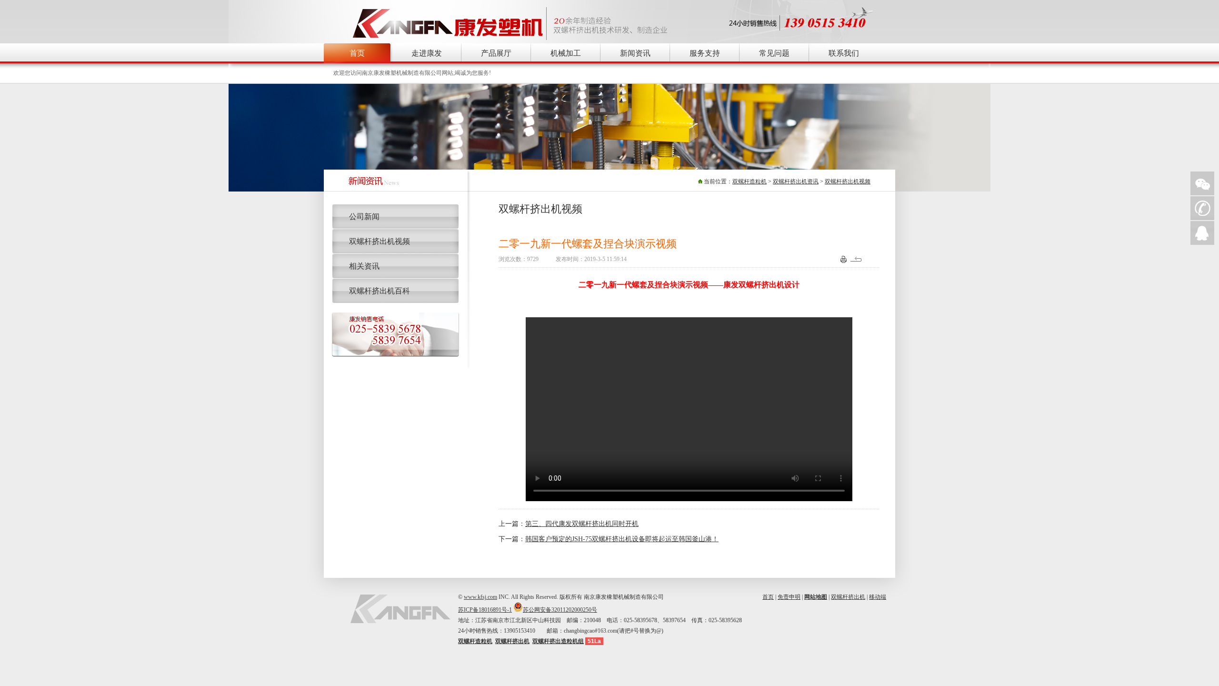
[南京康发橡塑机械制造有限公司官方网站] (448, 37)
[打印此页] (843, 261)
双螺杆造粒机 (749, 181)
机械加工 (565, 53)
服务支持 (704, 53)
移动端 (877, 597)
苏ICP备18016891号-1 (485, 609)
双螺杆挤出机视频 (847, 181)
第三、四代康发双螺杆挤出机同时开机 (582, 523)
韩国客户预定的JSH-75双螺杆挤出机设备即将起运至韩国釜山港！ (622, 539)
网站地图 (815, 597)
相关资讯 (364, 266)
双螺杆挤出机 (848, 597)
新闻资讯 (635, 53)
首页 (357, 53)
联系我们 (844, 53)
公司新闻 (364, 216)
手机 (1202, 208)
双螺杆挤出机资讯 (796, 181)
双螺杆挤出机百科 (379, 291)
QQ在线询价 (1202, 233)
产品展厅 (496, 53)
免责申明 (789, 597)
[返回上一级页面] (857, 261)
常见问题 (774, 53)
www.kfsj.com (480, 597)
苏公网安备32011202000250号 (560, 609)
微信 (1202, 183)
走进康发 (426, 53)
